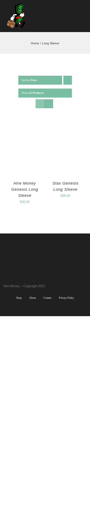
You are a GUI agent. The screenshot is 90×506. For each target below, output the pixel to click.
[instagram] (11, 278)
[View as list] (48, 103)
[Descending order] (67, 80)
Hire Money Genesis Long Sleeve (24, 189)
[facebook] (4, 278)
